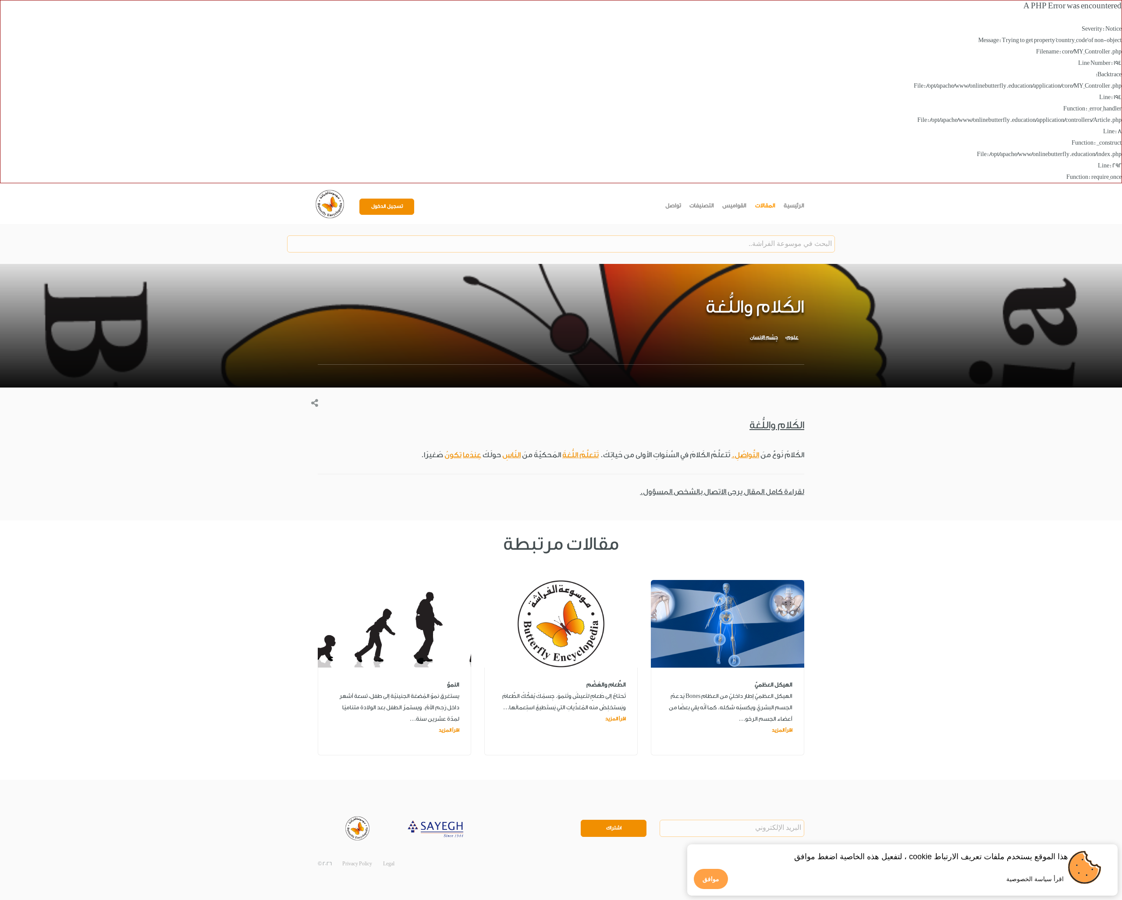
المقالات (765, 205)
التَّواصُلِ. (745, 455)
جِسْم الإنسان (764, 337)
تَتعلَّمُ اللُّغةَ (580, 455)
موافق (711, 878)
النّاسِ (511, 455)
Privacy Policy (357, 864)
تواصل (673, 205)
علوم (793, 337)
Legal (388, 864)
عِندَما (472, 455)
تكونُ (453, 455)
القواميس (734, 205)
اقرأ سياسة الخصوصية (1035, 878)
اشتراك (613, 828)
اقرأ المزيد (782, 730)
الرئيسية (794, 205)
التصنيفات (701, 205)
